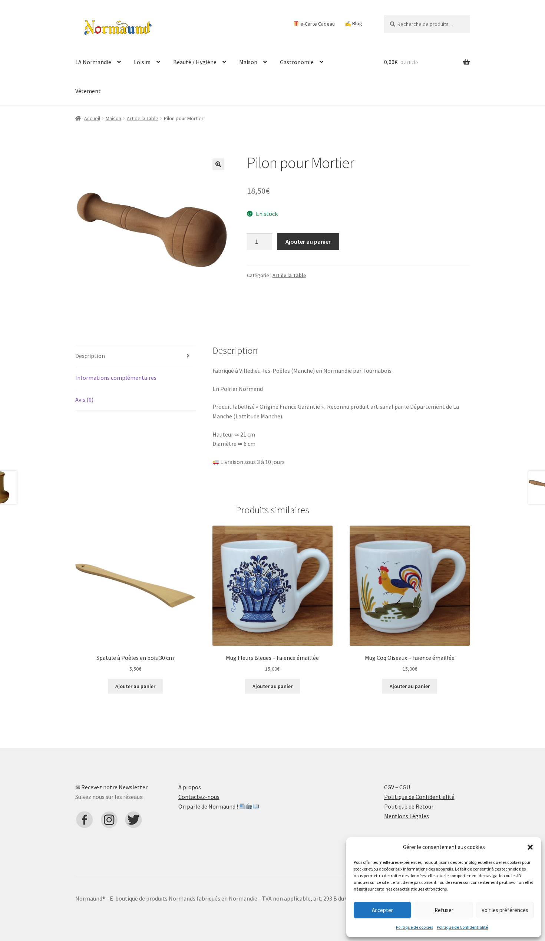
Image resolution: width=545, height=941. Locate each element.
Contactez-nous (198, 796)
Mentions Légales (406, 816)
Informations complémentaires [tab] (115, 377)
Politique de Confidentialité (462, 927)
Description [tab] (90, 355)
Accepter (382, 910)
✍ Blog (353, 23)
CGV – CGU (397, 787)
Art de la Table (142, 118)
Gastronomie (297, 62)
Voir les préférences (505, 910)
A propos (189, 787)
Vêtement (88, 91)
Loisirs (142, 62)
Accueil (92, 118)
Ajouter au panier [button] (135, 686)
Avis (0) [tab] (84, 399)
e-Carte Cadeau (317, 23)
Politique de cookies (414, 927)
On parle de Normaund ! (208, 806)
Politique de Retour (408, 806)
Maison (248, 62)
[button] (530, 847)
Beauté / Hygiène (195, 62)
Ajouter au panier (308, 241)
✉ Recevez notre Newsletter (111, 787)
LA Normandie (93, 62)
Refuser (444, 910)
